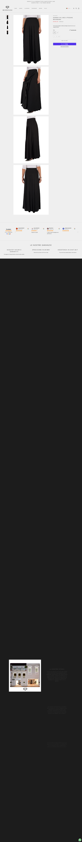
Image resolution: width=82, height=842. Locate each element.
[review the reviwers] (27, 228)
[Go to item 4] (7, 32)
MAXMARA (55, 15)
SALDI (45, 8)
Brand (40, 8)
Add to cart (64, 40)
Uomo (15, 8)
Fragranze (34, 8)
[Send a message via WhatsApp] (79, 839)
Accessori (27, 8)
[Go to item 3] (7, 27)
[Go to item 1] (7, 17)
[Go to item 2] (7, 22)
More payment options (65, 46)
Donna (20, 8)
